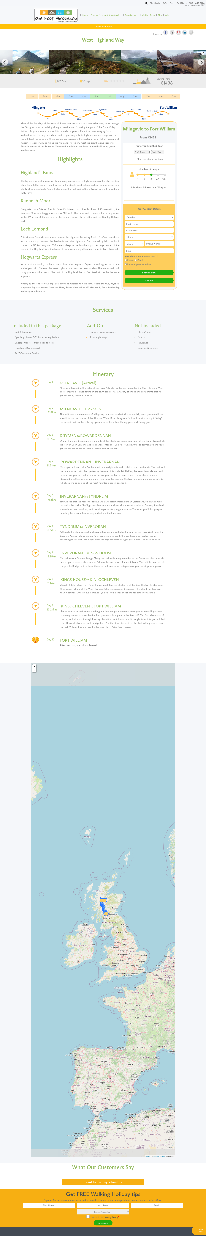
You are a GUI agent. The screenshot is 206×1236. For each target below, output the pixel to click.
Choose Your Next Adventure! (105, 15)
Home (85, 15)
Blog (160, 15)
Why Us (168, 15)
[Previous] (5, 62)
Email (140, 260)
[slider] (151, 175)
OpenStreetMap (159, 1156)
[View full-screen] (202, 53)
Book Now (201, 1230)
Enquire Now (149, 272)
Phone (130, 260)
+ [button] (34, 666)
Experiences (130, 15)
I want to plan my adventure (103, 1182)
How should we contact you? (141, 256)
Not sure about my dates (150, 159)
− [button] (34, 670)
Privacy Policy (111, 1217)
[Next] (201, 62)
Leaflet (148, 1156)
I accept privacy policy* (139, 264)
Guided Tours (148, 15)
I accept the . (105, 1217)
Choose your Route (103, 26)
